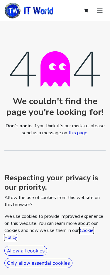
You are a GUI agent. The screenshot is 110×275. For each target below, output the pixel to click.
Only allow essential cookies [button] (38, 263)
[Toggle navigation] (100, 10)
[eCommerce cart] (86, 10)
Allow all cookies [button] (26, 251)
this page (77, 133)
